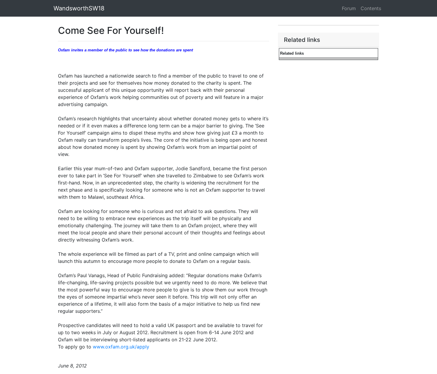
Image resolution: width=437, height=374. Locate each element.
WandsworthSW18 (79, 8)
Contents (371, 8)
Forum (349, 8)
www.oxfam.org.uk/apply (120, 347)
